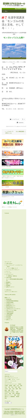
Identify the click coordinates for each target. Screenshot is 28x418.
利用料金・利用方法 (12, 276)
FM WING (8, 318)
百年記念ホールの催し (10, 392)
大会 (6, 387)
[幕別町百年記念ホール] (14, 4)
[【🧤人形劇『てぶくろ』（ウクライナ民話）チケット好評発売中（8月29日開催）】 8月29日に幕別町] (14, 345)
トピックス (8, 273)
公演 (18, 385)
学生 (12, 387)
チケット (8, 271)
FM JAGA (8, 316)
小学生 (6, 388)
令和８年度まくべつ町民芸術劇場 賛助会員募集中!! (14, 279)
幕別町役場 (8, 299)
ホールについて (9, 274)
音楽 (6, 398)
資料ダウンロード (10, 287)
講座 (15, 395)
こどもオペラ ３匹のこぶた (10, 132)
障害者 (17, 396)
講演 (18, 395)
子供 (9, 387)
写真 (21, 385)
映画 (6, 390)
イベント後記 (8, 379)
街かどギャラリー (9, 395)
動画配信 (8, 282)
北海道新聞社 (9, 315)
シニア (17, 379)
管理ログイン (14, 415)
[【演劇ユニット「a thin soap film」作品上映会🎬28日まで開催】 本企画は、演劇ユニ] (14, 365)
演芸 (12, 390)
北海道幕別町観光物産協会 (12, 301)
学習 (16, 387)
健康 (14, 385)
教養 (17, 388)
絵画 (13, 393)
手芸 (13, 388)
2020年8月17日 (12, 126)
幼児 (10, 388)
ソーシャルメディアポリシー (12, 269)
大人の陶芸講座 (20, 131)
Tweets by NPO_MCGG (10, 294)
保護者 (10, 385)
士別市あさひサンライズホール (13, 308)
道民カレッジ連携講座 (10, 396)
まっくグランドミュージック (11, 378)
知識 (17, 392)
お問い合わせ (9, 263)
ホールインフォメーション (11, 384)
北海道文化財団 (9, 302)
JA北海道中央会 (10, 311)
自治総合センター (10, 304)
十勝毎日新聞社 (9, 313)
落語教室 (8, 285)
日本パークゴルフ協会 (11, 310)
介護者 (6, 385)
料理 (20, 388)
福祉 (10, 393)
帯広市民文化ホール (10, 307)
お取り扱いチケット (9, 376)
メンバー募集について (13, 268)
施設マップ (8, 283)
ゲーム (13, 379)
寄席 (19, 387)
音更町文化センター (10, 305)
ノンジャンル (13, 381)
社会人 (6, 393)
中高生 (19, 384)
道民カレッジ (9, 319)
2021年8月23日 (22, 126)
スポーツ (7, 381)
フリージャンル (8, 382)
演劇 (9, 390)
